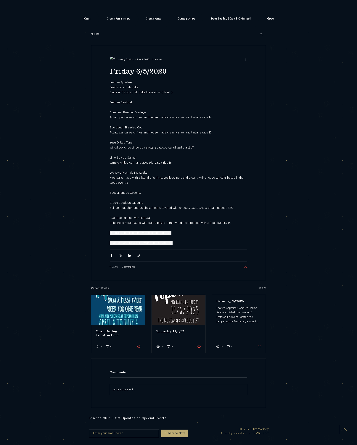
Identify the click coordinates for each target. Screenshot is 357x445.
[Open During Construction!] (118, 310)
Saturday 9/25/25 (230, 301)
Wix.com (263, 433)
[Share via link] (139, 255)
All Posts (95, 33)
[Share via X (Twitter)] (120, 255)
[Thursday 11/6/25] (178, 310)
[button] (261, 34)
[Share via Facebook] (111, 255)
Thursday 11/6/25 (170, 331)
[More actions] (245, 59)
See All (262, 287)
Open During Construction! (107, 333)
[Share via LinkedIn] (129, 255)
